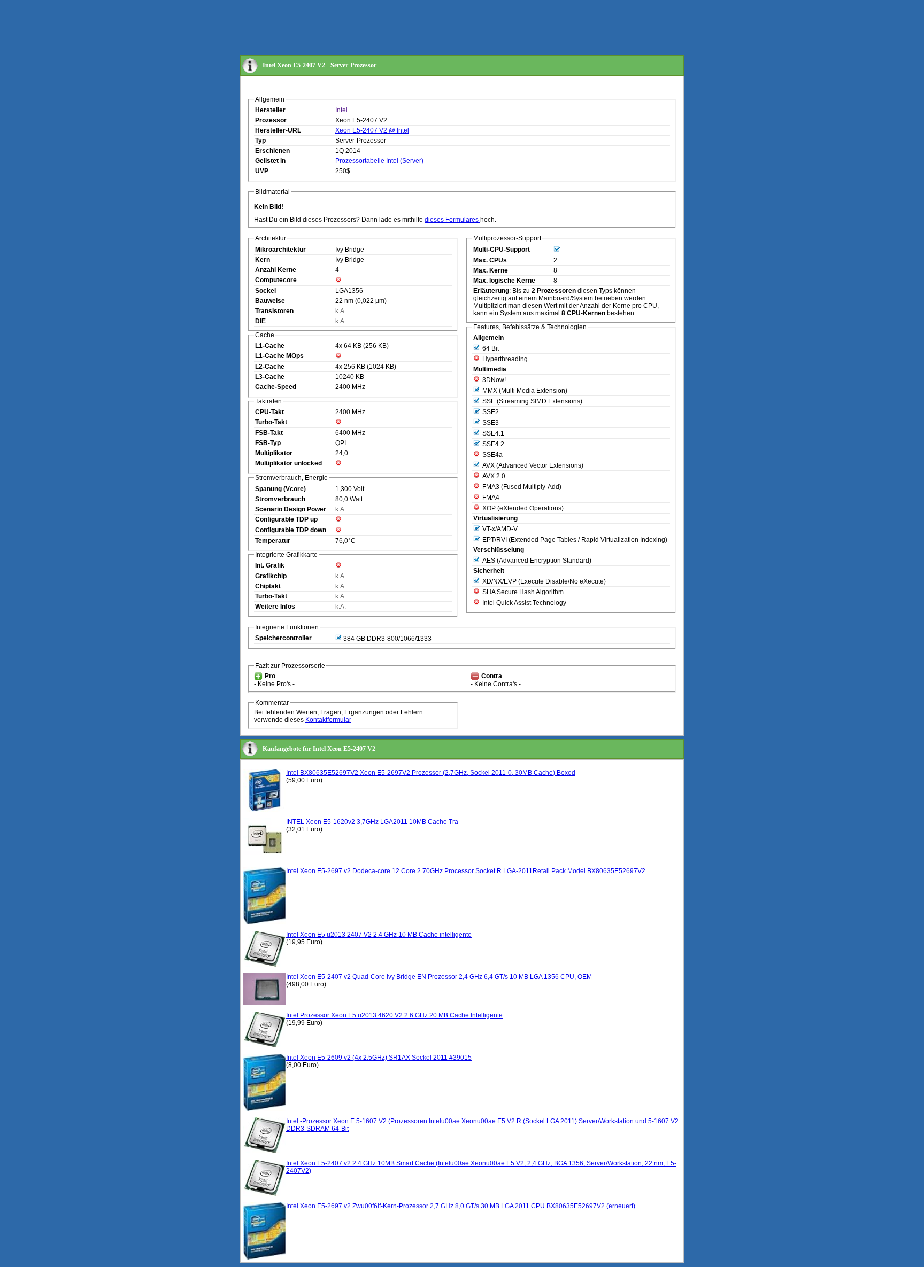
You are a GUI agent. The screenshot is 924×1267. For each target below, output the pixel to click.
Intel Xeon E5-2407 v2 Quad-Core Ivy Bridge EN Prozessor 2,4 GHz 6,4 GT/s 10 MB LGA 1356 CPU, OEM (439, 977)
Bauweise (270, 301)
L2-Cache (269, 366)
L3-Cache (269, 376)
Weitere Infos (275, 606)
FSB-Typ (268, 443)
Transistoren (274, 311)
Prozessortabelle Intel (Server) (379, 161)
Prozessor (271, 120)
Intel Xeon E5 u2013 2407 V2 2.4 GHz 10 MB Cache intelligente (379, 934)
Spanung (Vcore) (280, 489)
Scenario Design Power (290, 509)
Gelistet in (270, 161)
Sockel (265, 290)
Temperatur (272, 541)
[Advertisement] (434, 28)
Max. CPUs (490, 260)
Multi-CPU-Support (501, 249)
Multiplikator (273, 453)
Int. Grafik (269, 565)
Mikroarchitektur (280, 249)
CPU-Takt (269, 412)
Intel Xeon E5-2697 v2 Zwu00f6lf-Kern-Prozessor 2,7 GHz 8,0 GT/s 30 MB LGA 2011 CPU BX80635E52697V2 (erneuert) (460, 1206)
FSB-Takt (269, 433)
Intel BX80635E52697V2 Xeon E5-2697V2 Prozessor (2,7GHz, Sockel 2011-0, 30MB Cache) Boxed (430, 772)
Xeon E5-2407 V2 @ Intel (372, 130)
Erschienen (272, 150)
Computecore (276, 280)
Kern (262, 259)
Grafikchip (271, 576)
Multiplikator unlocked (288, 463)
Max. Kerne (490, 270)
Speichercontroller (283, 638)
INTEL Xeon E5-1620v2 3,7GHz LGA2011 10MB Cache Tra (372, 822)
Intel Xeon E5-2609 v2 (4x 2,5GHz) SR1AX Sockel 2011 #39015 (379, 1057)
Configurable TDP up (286, 519)
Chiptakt (268, 586)
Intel (341, 110)
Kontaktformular (328, 720)
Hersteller (270, 110)
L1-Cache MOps (279, 356)
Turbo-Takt (271, 422)
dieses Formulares (452, 219)
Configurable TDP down (290, 530)
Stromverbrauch (280, 499)
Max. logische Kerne (504, 280)
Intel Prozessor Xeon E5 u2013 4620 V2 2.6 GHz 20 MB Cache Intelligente (394, 1015)
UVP (261, 171)
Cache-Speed (275, 387)
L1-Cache (269, 345)
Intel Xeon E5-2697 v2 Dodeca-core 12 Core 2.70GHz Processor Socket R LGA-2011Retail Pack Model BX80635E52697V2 (465, 871)
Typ (260, 140)
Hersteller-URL (278, 130)
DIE (260, 321)
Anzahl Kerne (275, 270)
